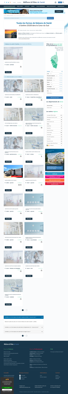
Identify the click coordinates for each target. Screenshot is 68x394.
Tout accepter (7, 387)
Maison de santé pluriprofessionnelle (11, 353)
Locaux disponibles (40, 6)
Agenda (32, 6)
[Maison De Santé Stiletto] (34, 171)
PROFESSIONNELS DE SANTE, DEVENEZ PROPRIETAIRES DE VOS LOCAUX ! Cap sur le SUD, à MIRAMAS (54, 167)
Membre (56, 2)
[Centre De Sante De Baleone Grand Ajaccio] (34, 200)
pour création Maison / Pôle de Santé (38, 367)
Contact (14, 2)
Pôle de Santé (6, 356)
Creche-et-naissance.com (55, 385)
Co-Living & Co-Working (55, 387)
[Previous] (21, 310)
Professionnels (61, 6)
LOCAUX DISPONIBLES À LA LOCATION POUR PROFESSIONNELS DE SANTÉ (54, 177)
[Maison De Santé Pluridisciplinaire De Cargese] (13, 285)
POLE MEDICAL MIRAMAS (50, 151)
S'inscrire (60, 2)
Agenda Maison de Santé (9, 377)
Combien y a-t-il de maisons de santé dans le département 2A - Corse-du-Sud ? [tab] (22, 327)
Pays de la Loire (54, 141)
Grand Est (54, 128)
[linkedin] (8, 2)
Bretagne (54, 119)
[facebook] (4, 2)
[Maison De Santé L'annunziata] (34, 85)
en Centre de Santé (35, 354)
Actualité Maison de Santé (9, 375)
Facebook (23, 375)
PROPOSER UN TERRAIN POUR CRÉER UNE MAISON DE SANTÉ (55, 184)
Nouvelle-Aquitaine (54, 136)
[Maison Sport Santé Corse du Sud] (34, 142)
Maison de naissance (8, 360)
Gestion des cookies (45, 391)
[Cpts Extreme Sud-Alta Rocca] (13, 114)
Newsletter (19, 2)
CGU (41, 375)
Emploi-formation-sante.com (40, 385)
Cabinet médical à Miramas (51, 164)
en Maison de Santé (37, 351)
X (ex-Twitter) (24, 377)
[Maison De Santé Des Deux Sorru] (34, 257)
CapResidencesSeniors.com (24, 387)
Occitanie (54, 138)
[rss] (10, 2)
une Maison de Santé (35, 358)
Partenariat (58, 377)
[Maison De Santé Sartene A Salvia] (13, 53)
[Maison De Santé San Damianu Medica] (13, 257)
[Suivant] (26, 310)
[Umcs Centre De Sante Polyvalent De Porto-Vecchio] (34, 114)
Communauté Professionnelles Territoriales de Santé (14, 363)
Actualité (27, 6)
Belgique (56, 145)
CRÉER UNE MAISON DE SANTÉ (54, 180)
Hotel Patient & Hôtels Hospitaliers (10, 364)
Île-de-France (54, 132)
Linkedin (22, 378)
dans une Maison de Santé (36, 361)
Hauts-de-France (54, 130)
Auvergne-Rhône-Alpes (54, 115)
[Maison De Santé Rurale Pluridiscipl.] (13, 85)
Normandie (54, 134)
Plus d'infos (8, 72)
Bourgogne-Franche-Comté (54, 117)
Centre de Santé (7, 354)
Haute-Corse (54, 107)
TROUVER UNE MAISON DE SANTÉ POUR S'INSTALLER (54, 173)
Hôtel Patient (20, 6)
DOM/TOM (54, 125)
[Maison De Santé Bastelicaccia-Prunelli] (13, 142)
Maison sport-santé (7, 358)
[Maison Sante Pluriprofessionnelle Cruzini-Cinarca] (34, 228)
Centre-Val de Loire (54, 121)
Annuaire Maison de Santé (9, 6)
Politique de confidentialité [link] (7, 391)
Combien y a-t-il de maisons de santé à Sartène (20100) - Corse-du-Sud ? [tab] (20, 317)
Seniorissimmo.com (38, 387)
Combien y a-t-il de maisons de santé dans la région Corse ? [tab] (17, 331)
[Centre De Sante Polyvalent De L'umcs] (13, 228)
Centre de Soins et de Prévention (10, 361)
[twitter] (6, 2)
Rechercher (50, 18)
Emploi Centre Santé (51, 6)
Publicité (57, 378)
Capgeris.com (22, 385)
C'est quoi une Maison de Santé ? (56, 351)
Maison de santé (7, 351)
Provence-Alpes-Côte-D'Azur (54, 143)
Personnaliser (7, 389)
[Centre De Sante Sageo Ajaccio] (13, 200)
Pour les (8, 349)
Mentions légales (43, 377)
